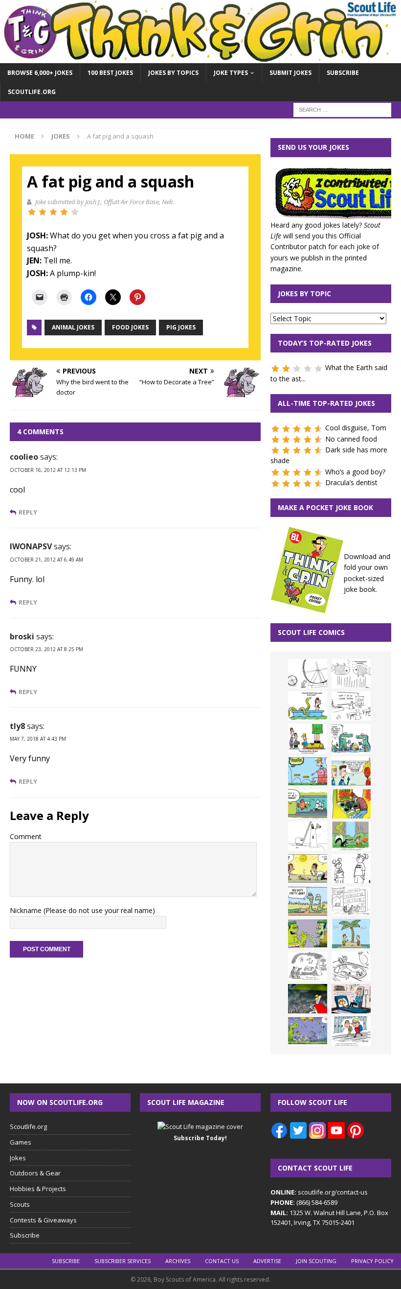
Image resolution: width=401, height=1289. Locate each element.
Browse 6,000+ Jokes (39, 73)
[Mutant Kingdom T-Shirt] (351, 868)
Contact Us (222, 1261)
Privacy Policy (372, 1261)
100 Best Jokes (110, 73)
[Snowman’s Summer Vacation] (351, 706)
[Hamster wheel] (307, 673)
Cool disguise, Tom (355, 427)
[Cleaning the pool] (307, 706)
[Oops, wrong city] (351, 738)
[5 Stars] (75, 212)
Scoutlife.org (32, 92)
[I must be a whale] (307, 804)
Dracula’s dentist (351, 482)
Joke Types (231, 73)
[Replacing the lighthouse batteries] (307, 836)
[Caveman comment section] (307, 966)
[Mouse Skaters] (351, 966)
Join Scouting (316, 1261)
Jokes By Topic (304, 293)
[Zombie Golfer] (307, 771)
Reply (28, 512)
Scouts (20, 1204)
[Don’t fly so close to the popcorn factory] (351, 771)
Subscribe (343, 73)
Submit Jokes (290, 73)
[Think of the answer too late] (351, 1031)
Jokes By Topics (173, 73)
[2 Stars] (42, 212)
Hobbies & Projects (38, 1188)
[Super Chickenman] (307, 998)
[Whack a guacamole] (351, 804)
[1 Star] (32, 212)
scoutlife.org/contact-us (319, 1192)
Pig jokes (181, 327)
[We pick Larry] (307, 738)
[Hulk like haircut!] (307, 933)
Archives (177, 1261)
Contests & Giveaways (43, 1220)
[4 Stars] (64, 212)
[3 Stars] (53, 212)
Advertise (267, 1261)
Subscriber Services (122, 1261)
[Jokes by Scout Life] (200, 57)
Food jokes (130, 327)
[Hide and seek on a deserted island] (351, 933)
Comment (26, 836)
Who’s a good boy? (355, 471)
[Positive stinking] (351, 901)
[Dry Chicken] (307, 868)
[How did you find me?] (351, 836)
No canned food (351, 439)
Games (20, 1142)
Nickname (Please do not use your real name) (82, 910)
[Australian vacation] (351, 673)
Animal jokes (73, 327)
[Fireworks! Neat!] (307, 1031)
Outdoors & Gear (35, 1173)
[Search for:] (342, 109)
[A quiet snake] (307, 901)
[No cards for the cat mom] (351, 998)
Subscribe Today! (200, 1138)
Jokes (18, 1157)
